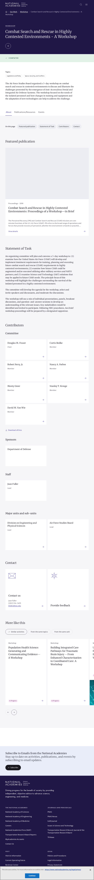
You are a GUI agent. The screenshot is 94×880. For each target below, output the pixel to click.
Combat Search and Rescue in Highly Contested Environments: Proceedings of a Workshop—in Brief (41, 209)
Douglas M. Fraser (16, 343)
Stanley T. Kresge (58, 386)
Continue (32, 876)
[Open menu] (86, 4)
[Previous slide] (8, 712)
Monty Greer (13, 386)
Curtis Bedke (56, 343)
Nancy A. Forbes (58, 364)
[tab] (8, 112)
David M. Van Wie (16, 407)
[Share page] (8, 46)
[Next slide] (14, 712)
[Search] (81, 4)
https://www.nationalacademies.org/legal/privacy (63, 870)
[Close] (90, 869)
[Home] (6, 11)
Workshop (10, 26)
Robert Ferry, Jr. (15, 364)
